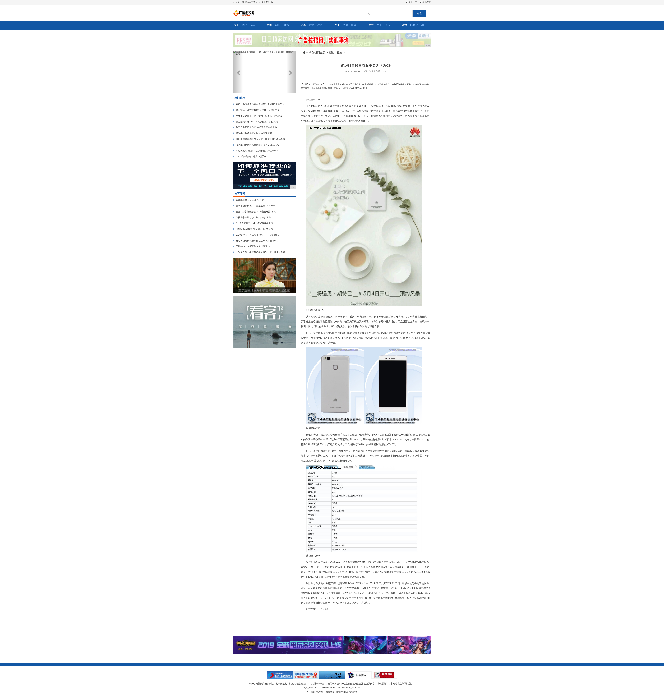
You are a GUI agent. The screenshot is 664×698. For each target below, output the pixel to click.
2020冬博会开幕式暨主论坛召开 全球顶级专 (256, 234)
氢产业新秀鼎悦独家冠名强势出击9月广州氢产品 (258, 104)
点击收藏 (426, 2)
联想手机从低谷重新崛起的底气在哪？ (253, 133)
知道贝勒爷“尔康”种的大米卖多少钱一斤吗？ (257, 150)
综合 (387, 25)
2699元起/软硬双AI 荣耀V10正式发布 (253, 229)
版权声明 (353, 692)
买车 (252, 25)
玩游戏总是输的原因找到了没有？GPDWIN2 (256, 145)
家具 (353, 25)
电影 (286, 25)
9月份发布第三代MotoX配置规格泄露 (253, 223)
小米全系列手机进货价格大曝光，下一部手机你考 (259, 252)
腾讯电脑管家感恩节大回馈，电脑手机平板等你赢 (259, 139)
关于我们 (311, 692)
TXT (346, 692)
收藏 (320, 25)
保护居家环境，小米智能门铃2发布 (252, 217)
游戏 (345, 25)
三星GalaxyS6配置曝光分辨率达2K (251, 246)
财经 (244, 25)
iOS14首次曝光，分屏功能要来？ (251, 156)
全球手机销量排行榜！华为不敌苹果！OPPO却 (257, 115)
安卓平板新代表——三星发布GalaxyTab (254, 205)
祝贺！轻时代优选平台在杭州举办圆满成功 (256, 240)
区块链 (414, 25)
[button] (238, 72)
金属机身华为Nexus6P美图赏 (248, 200)
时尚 (312, 25)
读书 (424, 25)
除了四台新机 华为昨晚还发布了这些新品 (255, 127)
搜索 (419, 13)
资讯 (331, 52)
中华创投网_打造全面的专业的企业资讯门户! (254, 2)
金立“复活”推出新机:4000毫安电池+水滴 (254, 211)
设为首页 (412, 2)
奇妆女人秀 (323, 609)
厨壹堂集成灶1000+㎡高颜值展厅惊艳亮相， (256, 121)
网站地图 (340, 692)
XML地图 (330, 692)
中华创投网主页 (315, 52)
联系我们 (320, 692)
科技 (278, 25)
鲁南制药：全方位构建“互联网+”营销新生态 (256, 110)
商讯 (379, 25)
